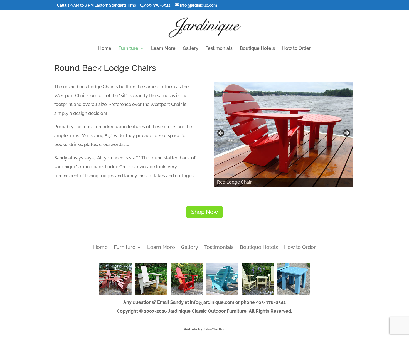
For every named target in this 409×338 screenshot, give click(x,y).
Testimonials (219, 48)
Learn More (163, 48)
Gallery (190, 48)
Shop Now (204, 212)
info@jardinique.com (212, 302)
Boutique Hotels (257, 48)
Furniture (128, 48)
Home (104, 48)
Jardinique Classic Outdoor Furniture (207, 311)
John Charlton (214, 329)
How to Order (296, 48)
